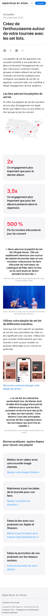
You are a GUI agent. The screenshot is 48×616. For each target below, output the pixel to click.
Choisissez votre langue (10, 603)
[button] (4, 50)
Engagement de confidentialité (27, 610)
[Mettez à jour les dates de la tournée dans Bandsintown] (24, 528)
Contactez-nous (8, 610)
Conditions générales (10, 613)
